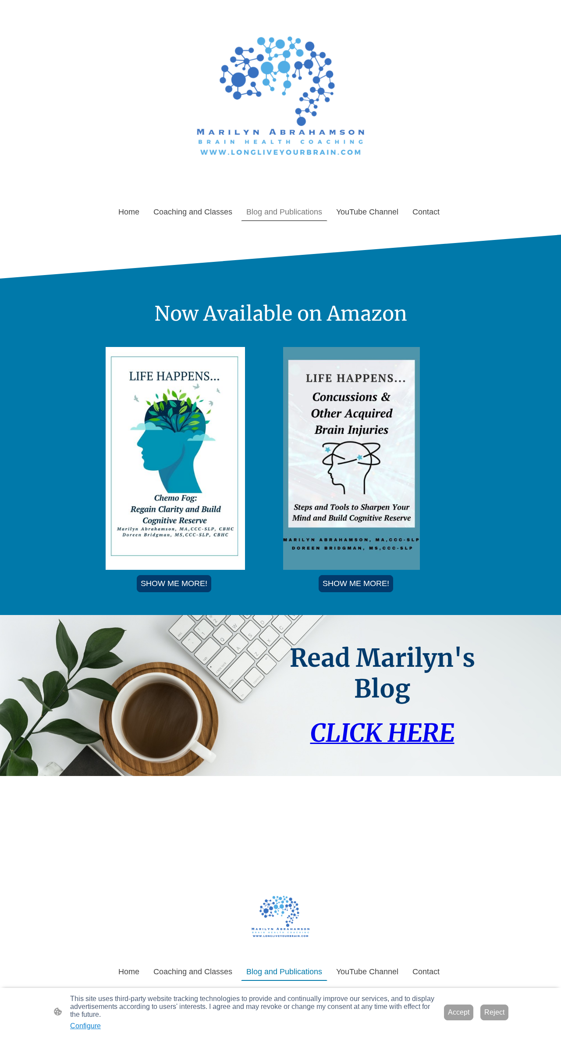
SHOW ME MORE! (174, 583)
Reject (494, 1012)
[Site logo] (280, 101)
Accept (458, 1012)
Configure (85, 1026)
